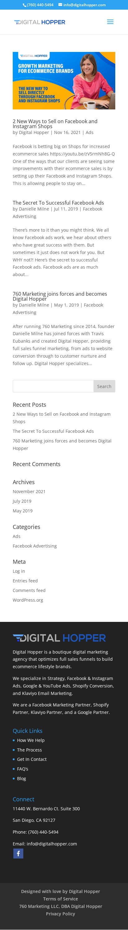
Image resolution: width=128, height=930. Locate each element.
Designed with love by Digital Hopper (60, 891)
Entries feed (25, 581)
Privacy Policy (60, 914)
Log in (19, 571)
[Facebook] (18, 853)
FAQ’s (22, 769)
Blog (21, 778)
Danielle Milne (34, 209)
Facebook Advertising (35, 546)
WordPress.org (28, 600)
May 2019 (23, 511)
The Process (29, 750)
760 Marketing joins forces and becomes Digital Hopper (60, 296)
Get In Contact (32, 759)
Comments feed (29, 590)
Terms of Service (60, 899)
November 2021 (29, 491)
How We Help (31, 740)
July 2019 (22, 501)
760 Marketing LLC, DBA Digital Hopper (60, 906)
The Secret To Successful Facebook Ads (58, 202)
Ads (90, 132)
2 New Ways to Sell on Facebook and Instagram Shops (55, 124)
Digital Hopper (34, 132)
